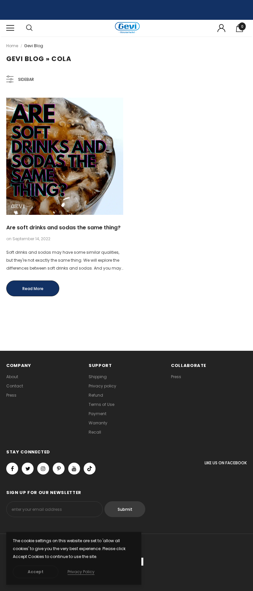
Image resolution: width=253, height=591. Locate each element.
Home (12, 46)
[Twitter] (28, 469)
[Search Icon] (29, 28)
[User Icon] (221, 28)
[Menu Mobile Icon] (10, 28)
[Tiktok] (90, 469)
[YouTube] (74, 469)
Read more (32, 288)
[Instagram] (43, 469)
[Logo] (127, 28)
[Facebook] (12, 469)
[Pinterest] (59, 469)
